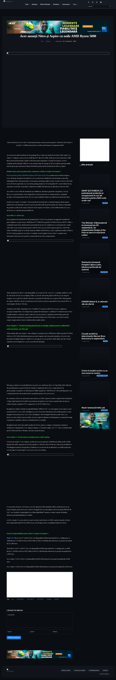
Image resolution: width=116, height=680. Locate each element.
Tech (42, 41)
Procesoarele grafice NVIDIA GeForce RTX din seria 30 (27, 175)
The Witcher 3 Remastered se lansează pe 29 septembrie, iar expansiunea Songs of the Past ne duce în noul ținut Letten (94, 229)
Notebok (56, 599)
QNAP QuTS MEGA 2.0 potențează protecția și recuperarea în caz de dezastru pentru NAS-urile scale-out (94, 195)
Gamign (49, 599)
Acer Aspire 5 (20, 599)
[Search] (110, 6)
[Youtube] (100, 2)
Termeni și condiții (79, 670)
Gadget (105, 202)
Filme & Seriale (102, 375)
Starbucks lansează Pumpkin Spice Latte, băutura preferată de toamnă (92, 266)
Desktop (48, 41)
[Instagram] (92, 2)
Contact (105, 670)
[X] (96, 2)
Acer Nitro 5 (40, 599)
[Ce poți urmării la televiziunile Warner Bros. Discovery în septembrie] (94, 328)
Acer (12, 538)
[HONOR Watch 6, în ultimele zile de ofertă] (94, 293)
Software (104, 410)
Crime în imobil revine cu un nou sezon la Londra (95, 371)
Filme (105, 341)
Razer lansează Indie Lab (93, 407)
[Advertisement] (40, 584)
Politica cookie (66, 670)
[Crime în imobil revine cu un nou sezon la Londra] (94, 362)
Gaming (105, 237)
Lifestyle (104, 272)
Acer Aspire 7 (30, 599)
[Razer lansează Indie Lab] (94, 397)
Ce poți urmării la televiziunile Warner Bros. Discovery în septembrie (94, 336)
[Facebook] (88, 2)
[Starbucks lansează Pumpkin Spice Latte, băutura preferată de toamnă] (94, 259)
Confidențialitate (94, 670)
